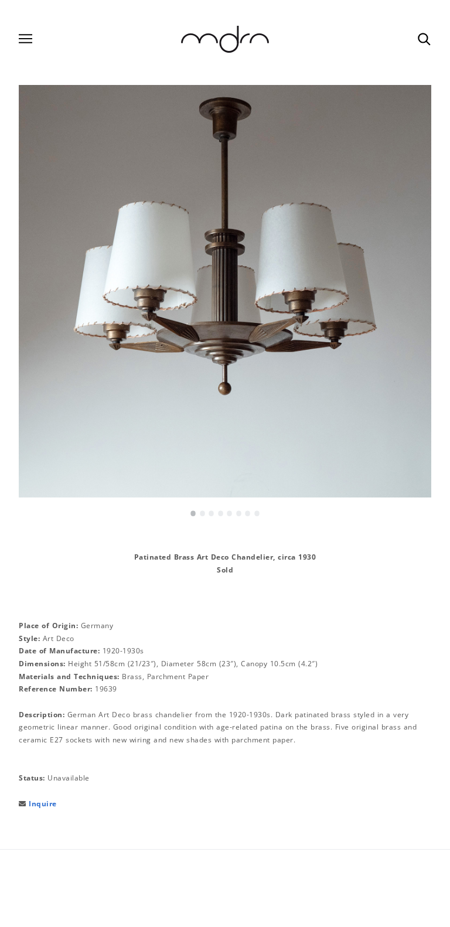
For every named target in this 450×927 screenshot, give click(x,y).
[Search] (423, 38)
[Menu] (25, 39)
